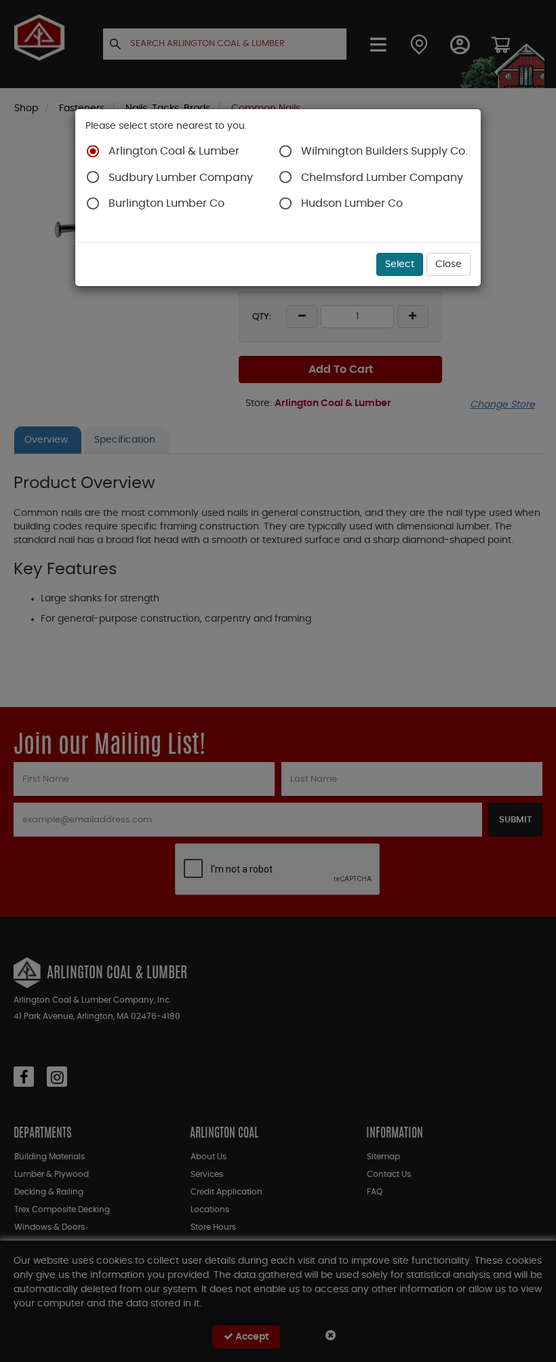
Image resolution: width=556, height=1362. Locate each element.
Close (448, 264)
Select (399, 264)
